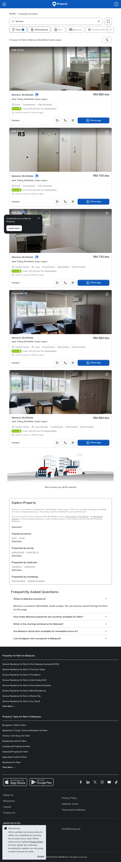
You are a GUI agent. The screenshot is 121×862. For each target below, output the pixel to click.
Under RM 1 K (33, 552)
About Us (8, 794)
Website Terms (70, 803)
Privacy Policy (69, 797)
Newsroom (9, 800)
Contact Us (9, 812)
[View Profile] (18, 49)
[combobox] (56, 21)
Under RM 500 (18, 552)
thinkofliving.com (71, 828)
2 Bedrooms (29, 566)
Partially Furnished (36, 581)
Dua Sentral (83, 516)
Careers (7, 806)
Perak (22, 538)
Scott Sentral (71, 516)
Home (12, 13)
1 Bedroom (17, 566)
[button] (39, 218)
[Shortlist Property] (107, 50)
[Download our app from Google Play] (42, 782)
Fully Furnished (18, 581)
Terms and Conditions (73, 809)
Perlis (14, 538)
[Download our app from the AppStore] (15, 782)
